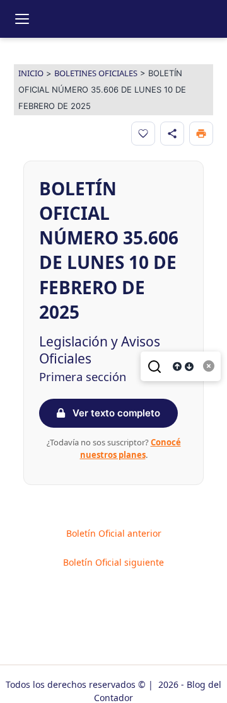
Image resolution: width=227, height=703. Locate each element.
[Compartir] (172, 134)
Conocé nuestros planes (130, 448)
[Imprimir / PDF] (201, 134)
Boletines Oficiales (95, 73)
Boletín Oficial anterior (113, 533)
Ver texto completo (115, 413)
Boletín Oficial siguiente (113, 562)
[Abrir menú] (22, 18)
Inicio (31, 73)
